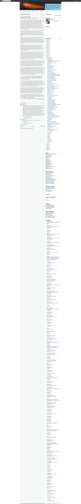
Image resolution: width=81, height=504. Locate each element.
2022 (48, 44)
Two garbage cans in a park (52, 62)
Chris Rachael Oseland (51, 373)
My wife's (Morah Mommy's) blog (51, 179)
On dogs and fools (50, 67)
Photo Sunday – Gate (50, 403)
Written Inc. (23, 3)
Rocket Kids (49, 248)
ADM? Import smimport (50, 440)
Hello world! (49, 374)
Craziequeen (49, 366)
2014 (48, 53)
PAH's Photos (49, 295)
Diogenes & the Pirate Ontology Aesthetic (53, 242)
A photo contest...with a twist (52, 69)
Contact (28, 10)
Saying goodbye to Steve (51, 114)
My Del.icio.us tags (49, 176)
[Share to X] (41, 98)
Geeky (47, 158)
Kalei (48, 363)
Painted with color (50, 110)
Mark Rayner (49, 241)
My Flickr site (48, 177)
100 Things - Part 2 (49, 173)
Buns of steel (49, 81)
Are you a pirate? (50, 130)
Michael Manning (49, 395)
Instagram (47, 159)
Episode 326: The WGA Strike (51, 299)
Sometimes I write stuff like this (52, 354)
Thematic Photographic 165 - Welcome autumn (53, 124)
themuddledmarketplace (51, 406)
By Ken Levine (49, 298)
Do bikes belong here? (51, 102)
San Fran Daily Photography (50, 216)
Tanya (48, 428)
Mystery (48, 332)
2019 (48, 47)
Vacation (47, 167)
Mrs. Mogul (49, 345)
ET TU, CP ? (49, 470)
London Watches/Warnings (50, 205)
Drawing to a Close (50, 367)
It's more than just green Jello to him (53, 75)
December (49, 57)
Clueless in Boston (49, 214)
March (48, 139)
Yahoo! (37, 10)
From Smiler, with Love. (51, 353)
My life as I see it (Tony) (51, 497)
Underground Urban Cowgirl (51, 296)
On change (49, 82)
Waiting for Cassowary (50, 458)
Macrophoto (48, 160)
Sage (48, 328)
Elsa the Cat (49, 357)
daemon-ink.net (49, 322)
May (48, 136)
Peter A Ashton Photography (52, 402)
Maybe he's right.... (50, 364)
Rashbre (48, 251)
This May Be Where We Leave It (52, 455)
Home (21, 10)
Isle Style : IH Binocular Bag (51, 335)
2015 (48, 52)
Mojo (47, 272)
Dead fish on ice (50, 68)
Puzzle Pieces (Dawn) (50, 331)
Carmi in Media (48, 156)
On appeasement (50, 84)
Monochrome (48, 162)
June (48, 135)
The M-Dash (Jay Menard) (51, 279)
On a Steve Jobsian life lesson (52, 117)
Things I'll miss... (50, 112)
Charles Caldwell (50, 302)
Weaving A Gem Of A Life (51, 287)
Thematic (32, 10)
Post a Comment (23, 124)
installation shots (49, 410)
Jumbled (48, 128)
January (48, 141)
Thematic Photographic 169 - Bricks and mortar (54, 61)
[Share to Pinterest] (43, 98)
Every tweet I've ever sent (50, 175)
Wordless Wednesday (49, 168)
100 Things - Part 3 (49, 174)
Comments (49, 200)
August (48, 133)
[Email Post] (37, 98)
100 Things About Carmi (50, 172)
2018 (48, 48)
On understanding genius (51, 103)
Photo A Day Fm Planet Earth (50, 217)
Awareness (49, 356)
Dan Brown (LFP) (50, 376)
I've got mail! (49, 484)
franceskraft (49, 419)
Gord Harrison (49, 237)
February (49, 140)
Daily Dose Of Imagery (49, 213)
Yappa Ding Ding (49, 387)
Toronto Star (42, 10)
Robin (48, 398)
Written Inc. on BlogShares (50, 183)
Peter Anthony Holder (50, 291)
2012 (48, 55)
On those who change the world (52, 95)
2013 (48, 54)
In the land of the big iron (51, 99)
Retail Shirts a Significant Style (51, 385)
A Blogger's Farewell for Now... (52, 396)
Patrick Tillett (49, 341)
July (48, 134)
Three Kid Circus (50, 476)
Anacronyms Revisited (51, 500)
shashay (48, 392)
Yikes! (48, 487)
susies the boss (49, 325)
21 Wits (23, 104)
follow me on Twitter (58, 15)
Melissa (48, 233)
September (49, 132)
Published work (48, 164)
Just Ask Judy (49, 283)
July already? (49, 288)
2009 (48, 144)
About (25, 10)
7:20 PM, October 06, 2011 (27, 117)
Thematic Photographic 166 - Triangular (54, 104)
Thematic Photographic (49, 166)
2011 (48, 56)
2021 (48, 45)
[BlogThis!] (40, 98)
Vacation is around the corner (51, 413)
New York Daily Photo (49, 215)
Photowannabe (49, 221)
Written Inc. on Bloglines (50, 182)
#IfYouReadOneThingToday (50, 153)
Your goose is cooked (51, 77)
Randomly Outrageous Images (52, 338)
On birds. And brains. (50, 91)
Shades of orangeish (50, 113)
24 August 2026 (49, 230)
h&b (47, 425)
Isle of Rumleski (49, 315)
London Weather (48, 204)
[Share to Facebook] (42, 98)
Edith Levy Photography (50, 212)
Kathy (48, 229)
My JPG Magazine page (49, 178)
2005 (48, 148)
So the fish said (49, 454)
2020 (48, 46)
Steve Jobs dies (50, 118)
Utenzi (48, 436)
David (48, 305)
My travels (47, 163)
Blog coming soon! (50, 319)
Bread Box (48, 261)
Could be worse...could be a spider (52, 462)
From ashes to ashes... (51, 66)
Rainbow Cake (49, 420)
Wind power (49, 90)
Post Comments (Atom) (29, 128)
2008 (48, 145)
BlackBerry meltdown (51, 89)
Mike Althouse (49, 265)
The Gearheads (49, 439)
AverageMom (49, 447)
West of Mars (49, 225)
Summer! (48, 448)
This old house (49, 97)
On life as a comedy (50, 96)
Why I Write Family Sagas (51, 249)
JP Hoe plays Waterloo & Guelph (52, 474)
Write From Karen (50, 268)
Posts (48, 198)
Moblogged (47, 161)
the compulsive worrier (51, 493)
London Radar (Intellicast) (50, 207)
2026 (48, 39)
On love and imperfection (51, 73)
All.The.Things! (49, 426)
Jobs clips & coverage (51, 105)
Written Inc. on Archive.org (50, 181)
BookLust (48, 467)
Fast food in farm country (51, 83)
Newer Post (22, 126)
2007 (48, 146)
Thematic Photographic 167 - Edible (53, 88)
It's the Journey (49, 416)
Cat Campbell (49, 461)
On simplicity (49, 119)
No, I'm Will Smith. (50, 477)
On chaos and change (51, 76)
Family (47, 157)
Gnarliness (49, 120)
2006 (48, 147)
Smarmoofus (49, 384)
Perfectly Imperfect (50, 312)
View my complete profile (55, 20)
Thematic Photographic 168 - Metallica (53, 74)
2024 (48, 41)
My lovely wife (49, 483)
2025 (48, 40)
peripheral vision (49, 409)
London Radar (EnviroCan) (50, 206)
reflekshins (49, 450)
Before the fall (49, 92)
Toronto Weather (48, 208)
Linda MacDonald (50, 486)
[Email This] (38, 98)
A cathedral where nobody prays (52, 106)
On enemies (49, 111)
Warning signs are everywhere (52, 129)
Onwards (48, 323)
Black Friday (49, 417)
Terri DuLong (49, 499)
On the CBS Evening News (50, 180)
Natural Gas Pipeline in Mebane (52, 437)
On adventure (49, 98)
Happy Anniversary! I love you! (51, 273)
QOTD (47, 165)
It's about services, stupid (51, 121)
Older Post (42, 126)
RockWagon (49, 473)
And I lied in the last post (51, 262)
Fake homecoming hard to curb (52, 316)
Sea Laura (48, 334)
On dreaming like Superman (52, 80)
